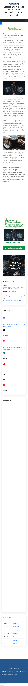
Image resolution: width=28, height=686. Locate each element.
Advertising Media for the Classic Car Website (14, 671)
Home (10, 668)
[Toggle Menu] (26, 20)
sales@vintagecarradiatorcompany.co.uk (14, 296)
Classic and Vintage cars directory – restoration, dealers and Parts (14, 10)
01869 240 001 (12, 291)
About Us (16, 668)
